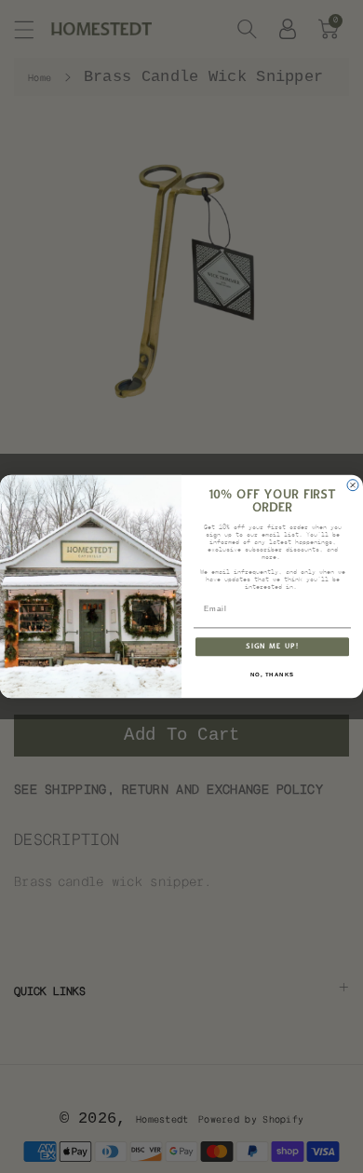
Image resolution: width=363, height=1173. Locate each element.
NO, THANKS (272, 675)
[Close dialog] (352, 485)
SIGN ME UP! (272, 646)
